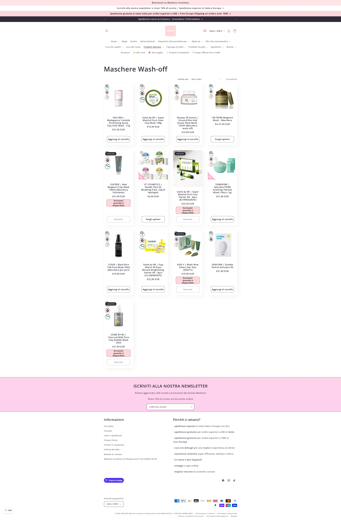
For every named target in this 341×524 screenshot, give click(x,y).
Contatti (108, 431)
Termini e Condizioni (114, 445)
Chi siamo (108, 426)
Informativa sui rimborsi (205, 513)
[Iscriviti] (191, 407)
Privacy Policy (110, 440)
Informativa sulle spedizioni (217, 516)
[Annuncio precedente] (105, 19)
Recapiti (234, 516)
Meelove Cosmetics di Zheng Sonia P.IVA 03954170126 (130, 459)
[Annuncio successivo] (236, 19)
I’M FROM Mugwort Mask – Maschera (222, 119)
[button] (107, 31)
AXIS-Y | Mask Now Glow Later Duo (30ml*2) (187, 267)
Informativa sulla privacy (227, 513)
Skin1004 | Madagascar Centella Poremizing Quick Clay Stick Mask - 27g (118, 121)
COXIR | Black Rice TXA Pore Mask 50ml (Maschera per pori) (118, 267)
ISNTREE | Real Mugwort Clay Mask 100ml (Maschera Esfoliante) (118, 188)
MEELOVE (124, 513)
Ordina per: (183, 79)
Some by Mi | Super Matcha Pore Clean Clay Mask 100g (153, 120)
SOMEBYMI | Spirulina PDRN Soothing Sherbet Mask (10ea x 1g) (222, 188)
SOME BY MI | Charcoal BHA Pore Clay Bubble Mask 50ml (118, 338)
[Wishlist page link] (205, 31)
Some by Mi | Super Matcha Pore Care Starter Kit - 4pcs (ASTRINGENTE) (188, 195)
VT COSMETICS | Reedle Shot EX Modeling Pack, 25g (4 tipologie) (153, 188)
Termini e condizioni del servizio (191, 516)
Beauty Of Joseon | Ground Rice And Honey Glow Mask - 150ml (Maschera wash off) (187, 123)
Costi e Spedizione (113, 435)
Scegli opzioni (222, 139)
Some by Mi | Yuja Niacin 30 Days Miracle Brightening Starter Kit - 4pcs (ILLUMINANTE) (153, 270)
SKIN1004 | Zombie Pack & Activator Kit (223, 266)
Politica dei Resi (112, 449)
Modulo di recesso (113, 454)
